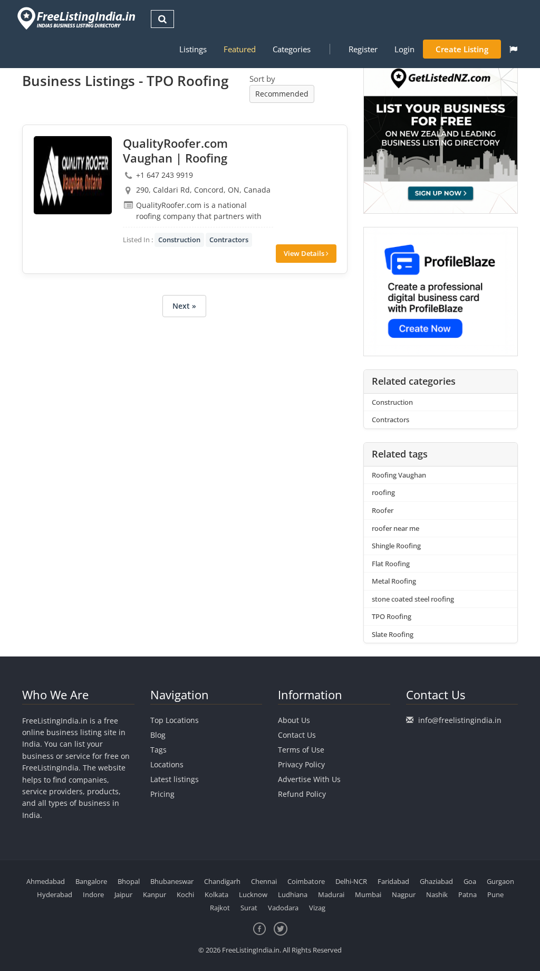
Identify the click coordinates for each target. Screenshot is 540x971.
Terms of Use (301, 750)
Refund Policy (302, 794)
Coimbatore (306, 881)
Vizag (317, 907)
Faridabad (393, 881)
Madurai (331, 894)
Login (404, 49)
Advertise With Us (309, 779)
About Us (294, 720)
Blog (158, 735)
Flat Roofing (391, 563)
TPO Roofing (391, 616)
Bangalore (91, 881)
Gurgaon (500, 881)
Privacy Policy (301, 764)
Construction (179, 239)
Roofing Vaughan (399, 475)
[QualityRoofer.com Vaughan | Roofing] (73, 175)
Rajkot (220, 907)
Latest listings (174, 779)
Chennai (264, 881)
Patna (467, 894)
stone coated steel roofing (413, 599)
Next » (184, 306)
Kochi (185, 894)
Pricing (162, 794)
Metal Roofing (394, 581)
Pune (495, 894)
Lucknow (253, 894)
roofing (383, 492)
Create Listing (462, 49)
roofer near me (395, 528)
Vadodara (283, 907)
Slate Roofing (392, 634)
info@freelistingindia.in (460, 720)
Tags (158, 750)
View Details (305, 253)
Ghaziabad (436, 881)
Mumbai (368, 894)
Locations (167, 764)
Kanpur (154, 894)
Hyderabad (54, 894)
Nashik (437, 894)
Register (363, 49)
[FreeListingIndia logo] (77, 18)
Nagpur (404, 894)
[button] (513, 49)
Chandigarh (222, 881)
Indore (93, 894)
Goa (470, 881)
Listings (193, 49)
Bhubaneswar (172, 881)
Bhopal (129, 881)
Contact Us (297, 735)
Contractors (228, 239)
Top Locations (174, 720)
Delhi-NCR (351, 881)
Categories (292, 49)
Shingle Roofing (396, 545)
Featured (240, 49)
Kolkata (216, 894)
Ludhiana (292, 894)
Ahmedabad (45, 881)
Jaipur (123, 894)
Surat (248, 907)
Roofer (382, 510)
